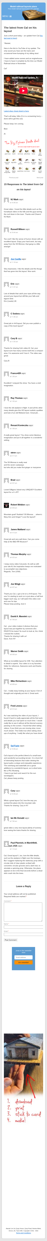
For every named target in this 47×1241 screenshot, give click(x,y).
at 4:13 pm (13, 532)
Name (6, 924)
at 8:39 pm (13, 654)
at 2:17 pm (13, 456)
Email (6, 931)
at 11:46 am (14, 317)
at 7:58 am (13, 821)
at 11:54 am (14, 341)
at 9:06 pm (13, 684)
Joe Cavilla (16, 259)
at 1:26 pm (13, 376)
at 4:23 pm (13, 557)
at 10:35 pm (14, 794)
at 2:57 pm (13, 483)
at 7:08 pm (13, 619)
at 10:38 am (14, 202)
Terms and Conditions (23, 1233)
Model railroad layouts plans (23, 6)
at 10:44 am (14, 232)
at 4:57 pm (13, 587)
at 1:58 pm (13, 428)
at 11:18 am (14, 262)
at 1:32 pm (13, 401)
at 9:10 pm (13, 709)
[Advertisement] (23, 998)
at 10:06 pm (14, 749)
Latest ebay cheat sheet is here (16, 111)
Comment (8, 901)
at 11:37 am (14, 287)
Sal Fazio (15, 746)
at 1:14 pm (13, 849)
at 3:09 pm (13, 508)
